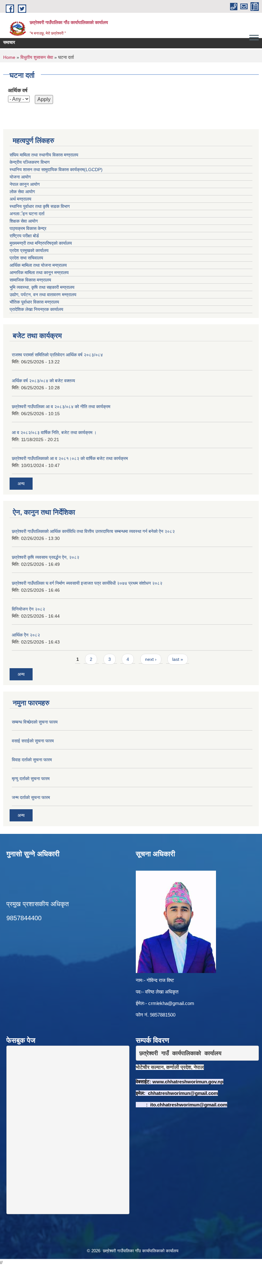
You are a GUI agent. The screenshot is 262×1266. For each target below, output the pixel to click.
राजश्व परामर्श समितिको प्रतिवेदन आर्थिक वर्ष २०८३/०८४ (57, 354)
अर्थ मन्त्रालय (20, 199)
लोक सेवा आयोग (22, 191)
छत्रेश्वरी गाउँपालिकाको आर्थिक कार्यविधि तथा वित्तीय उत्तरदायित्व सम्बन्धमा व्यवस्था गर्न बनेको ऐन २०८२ (93, 531)
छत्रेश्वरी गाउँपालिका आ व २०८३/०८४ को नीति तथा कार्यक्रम (61, 406)
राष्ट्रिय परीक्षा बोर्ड (24, 235)
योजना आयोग (20, 176)
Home (9, 57)
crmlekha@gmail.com (171, 1003)
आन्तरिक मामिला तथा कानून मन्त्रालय (39, 272)
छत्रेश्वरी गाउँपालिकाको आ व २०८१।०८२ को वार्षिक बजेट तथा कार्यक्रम (70, 458)
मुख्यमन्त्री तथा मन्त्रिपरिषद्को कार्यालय (41, 243)
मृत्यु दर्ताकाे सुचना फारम (31, 778)
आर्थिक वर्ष (17, 90)
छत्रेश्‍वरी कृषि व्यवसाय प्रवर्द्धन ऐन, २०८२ (45, 557)
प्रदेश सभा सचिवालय (26, 257)
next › (151, 659)
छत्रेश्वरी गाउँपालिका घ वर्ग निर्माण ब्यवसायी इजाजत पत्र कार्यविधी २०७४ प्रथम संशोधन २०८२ (87, 583)
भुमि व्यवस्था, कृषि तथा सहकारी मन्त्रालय (42, 287)
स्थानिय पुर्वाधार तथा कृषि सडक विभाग (40, 206)
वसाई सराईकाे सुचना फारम (33, 740)
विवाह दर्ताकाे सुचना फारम (32, 759)
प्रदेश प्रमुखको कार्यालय (29, 250)
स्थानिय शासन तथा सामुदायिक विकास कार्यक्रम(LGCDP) (56, 169)
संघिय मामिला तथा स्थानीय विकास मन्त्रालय (44, 154)
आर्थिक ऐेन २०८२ (26, 634)
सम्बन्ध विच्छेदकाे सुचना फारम (35, 721)
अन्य (21, 483)
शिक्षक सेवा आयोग (24, 221)
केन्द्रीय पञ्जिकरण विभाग (30, 162)
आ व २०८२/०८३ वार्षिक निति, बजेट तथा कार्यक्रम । (54, 432)
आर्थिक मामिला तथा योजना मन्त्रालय (38, 265)
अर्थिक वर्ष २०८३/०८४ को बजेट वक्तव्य (43, 380)
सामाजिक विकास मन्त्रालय (30, 279)
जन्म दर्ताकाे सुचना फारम (31, 797)
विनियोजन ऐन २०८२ (28, 609)
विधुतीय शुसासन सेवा (36, 57)
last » (177, 659)
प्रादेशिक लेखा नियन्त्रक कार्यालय (36, 309)
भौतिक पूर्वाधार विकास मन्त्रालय (34, 302)
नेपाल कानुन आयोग (25, 184)
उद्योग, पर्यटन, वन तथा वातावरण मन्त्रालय (43, 294)
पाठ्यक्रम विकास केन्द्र (28, 228)
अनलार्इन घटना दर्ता (27, 213)
